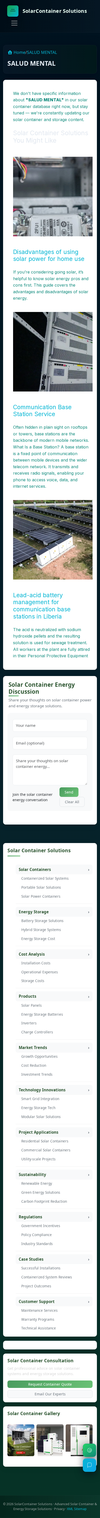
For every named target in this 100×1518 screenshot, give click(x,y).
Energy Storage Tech (38, 1107)
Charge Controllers (37, 1032)
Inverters (29, 1023)
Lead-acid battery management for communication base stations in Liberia (42, 606)
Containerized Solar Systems (45, 878)
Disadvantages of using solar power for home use (48, 255)
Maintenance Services (39, 1310)
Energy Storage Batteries (42, 1014)
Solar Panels (31, 1005)
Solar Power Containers (41, 896)
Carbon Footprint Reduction (44, 1201)
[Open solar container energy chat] (89, 1465)
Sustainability (32, 1174)
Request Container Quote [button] (50, 1384)
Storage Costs (32, 980)
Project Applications (38, 1132)
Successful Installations (41, 1268)
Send (69, 792)
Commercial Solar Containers (46, 1150)
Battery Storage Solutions (42, 920)
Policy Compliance (36, 1234)
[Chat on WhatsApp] (89, 1450)
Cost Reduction (33, 1065)
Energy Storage (34, 911)
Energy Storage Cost (38, 938)
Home (19, 52)
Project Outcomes (36, 1286)
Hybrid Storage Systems (41, 929)
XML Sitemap (77, 1509)
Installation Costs (36, 963)
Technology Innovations (42, 1089)
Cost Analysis (32, 954)
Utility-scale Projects (38, 1159)
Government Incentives (40, 1225)
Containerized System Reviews (46, 1277)
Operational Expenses (39, 971)
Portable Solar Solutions (41, 887)
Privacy (59, 1509)
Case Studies (31, 1259)
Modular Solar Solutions (41, 1116)
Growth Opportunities (39, 1056)
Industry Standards (37, 1243)
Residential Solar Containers (44, 1141)
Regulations (30, 1216)
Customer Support (37, 1301)
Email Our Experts (50, 1394)
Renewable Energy (36, 1183)
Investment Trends (37, 1074)
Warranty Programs (37, 1319)
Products (27, 996)
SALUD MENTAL (42, 52)
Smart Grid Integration (40, 1098)
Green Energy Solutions (40, 1192)
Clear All (72, 801)
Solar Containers (35, 869)
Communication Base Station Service (42, 411)
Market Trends (33, 1047)
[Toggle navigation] (14, 23)
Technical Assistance (38, 1328)
